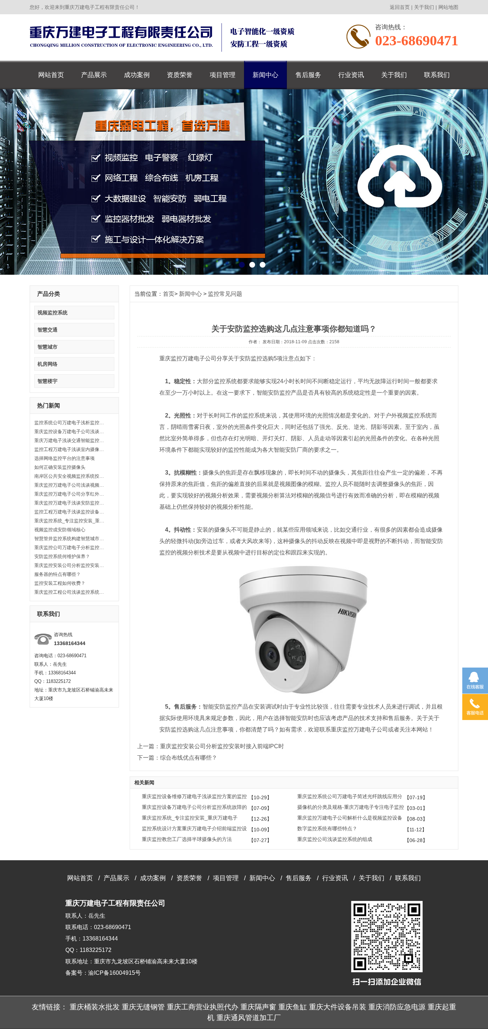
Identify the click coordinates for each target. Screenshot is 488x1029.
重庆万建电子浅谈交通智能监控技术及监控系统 (70, 440)
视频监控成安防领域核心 (59, 529)
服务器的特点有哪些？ (57, 574)
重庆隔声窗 (258, 1007)
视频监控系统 (53, 312)
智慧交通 (48, 330)
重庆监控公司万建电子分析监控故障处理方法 (70, 547)
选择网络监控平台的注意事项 (64, 458)
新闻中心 (265, 74)
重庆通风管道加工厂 (248, 1018)
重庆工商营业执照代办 (202, 1007)
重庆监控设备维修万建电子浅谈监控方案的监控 (194, 796)
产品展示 (94, 74)
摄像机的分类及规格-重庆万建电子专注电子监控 (350, 807)
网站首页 (51, 74)
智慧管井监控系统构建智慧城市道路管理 (70, 538)
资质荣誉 (180, 74)
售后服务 (308, 74)
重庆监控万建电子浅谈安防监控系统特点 (70, 503)
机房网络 (48, 364)
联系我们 (437, 74)
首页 (168, 294)
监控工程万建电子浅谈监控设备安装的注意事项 (70, 511)
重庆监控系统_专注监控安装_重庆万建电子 (70, 520)
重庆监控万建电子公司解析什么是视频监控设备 (349, 818)
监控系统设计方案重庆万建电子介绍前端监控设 (194, 828)
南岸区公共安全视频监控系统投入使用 (70, 476)
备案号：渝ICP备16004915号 (103, 973)
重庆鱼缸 (292, 1007)
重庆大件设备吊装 (337, 1007)
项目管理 (222, 74)
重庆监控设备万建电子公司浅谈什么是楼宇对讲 (70, 431)
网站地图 (448, 7)
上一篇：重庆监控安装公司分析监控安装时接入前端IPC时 (210, 746)
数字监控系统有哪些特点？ (327, 828)
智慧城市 (48, 347)
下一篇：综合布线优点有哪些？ (177, 758)
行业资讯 (351, 74)
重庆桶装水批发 (95, 1007)
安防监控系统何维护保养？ (62, 556)
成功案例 (137, 74)
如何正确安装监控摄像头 (59, 467)
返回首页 (400, 7)
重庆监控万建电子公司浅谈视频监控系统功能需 (70, 485)
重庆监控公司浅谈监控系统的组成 (334, 839)
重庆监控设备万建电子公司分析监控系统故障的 (194, 807)
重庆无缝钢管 (143, 1007)
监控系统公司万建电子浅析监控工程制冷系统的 (70, 422)
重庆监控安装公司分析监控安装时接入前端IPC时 (70, 565)
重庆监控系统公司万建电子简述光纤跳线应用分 (349, 796)
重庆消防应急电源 (396, 1007)
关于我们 (424, 7)
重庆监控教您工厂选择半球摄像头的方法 (187, 839)
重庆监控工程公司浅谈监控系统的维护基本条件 (70, 592)
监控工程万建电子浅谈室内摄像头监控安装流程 (70, 449)
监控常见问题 (225, 294)
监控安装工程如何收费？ (59, 583)
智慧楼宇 (48, 381)
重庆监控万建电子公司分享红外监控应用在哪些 (70, 494)
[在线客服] (475, 681)
